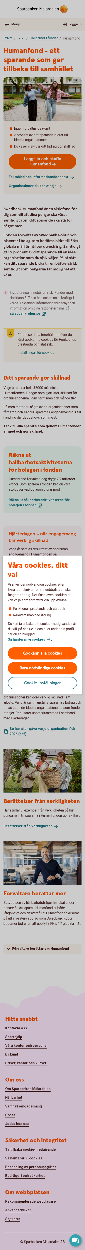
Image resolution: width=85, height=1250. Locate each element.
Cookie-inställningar (42, 683)
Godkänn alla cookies (42, 653)
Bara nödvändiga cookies (42, 668)
